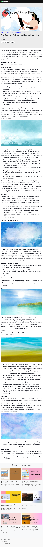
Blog (2, 32)
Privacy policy (5, 541)
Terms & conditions (6, 543)
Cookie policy (5, 545)
